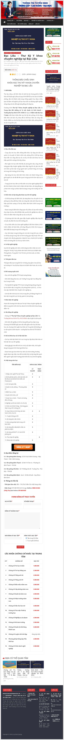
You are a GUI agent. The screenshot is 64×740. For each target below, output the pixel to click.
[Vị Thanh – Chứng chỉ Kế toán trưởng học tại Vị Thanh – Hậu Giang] (50, 139)
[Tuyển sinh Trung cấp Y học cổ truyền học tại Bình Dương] (53, 75)
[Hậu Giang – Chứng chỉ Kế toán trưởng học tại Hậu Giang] (50, 154)
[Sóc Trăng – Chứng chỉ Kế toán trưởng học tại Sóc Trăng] (50, 124)
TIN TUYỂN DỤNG (22, 24)
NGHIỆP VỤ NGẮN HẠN (38, 20)
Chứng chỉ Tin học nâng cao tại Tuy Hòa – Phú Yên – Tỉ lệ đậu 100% (9, 673)
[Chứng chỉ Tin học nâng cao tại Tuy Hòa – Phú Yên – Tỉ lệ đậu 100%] (9, 662)
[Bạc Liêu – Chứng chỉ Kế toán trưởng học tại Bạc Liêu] (50, 111)
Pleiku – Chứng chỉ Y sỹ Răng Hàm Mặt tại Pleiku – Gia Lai (23, 672)
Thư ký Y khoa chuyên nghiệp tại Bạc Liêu (30, 61)
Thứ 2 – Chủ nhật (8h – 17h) (56, 700)
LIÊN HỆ (37, 24)
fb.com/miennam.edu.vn (56, 710)
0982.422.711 (54, 716)
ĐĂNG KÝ (31, 24)
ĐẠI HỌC (26, 20)
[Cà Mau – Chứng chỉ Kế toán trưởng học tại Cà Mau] (50, 97)
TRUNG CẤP (10, 20)
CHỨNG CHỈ (50, 20)
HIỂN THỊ (14, 70)
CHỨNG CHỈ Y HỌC (16, 53)
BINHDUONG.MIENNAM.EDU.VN (11, 693)
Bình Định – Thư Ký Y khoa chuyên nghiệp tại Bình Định (37, 672)
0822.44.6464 (55, 715)
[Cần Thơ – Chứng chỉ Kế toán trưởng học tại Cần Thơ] (50, 168)
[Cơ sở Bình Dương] (4, 22)
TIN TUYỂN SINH (11, 24)
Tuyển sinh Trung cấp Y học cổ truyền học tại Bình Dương (53, 87)
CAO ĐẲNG (19, 20)
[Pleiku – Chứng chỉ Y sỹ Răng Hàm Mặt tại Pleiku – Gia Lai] (23, 662)
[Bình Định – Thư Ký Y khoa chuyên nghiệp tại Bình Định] (37, 662)
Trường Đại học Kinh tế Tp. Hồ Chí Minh (15, 318)
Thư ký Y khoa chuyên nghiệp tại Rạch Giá (28, 63)
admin (17, 61)
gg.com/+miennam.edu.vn (56, 705)
